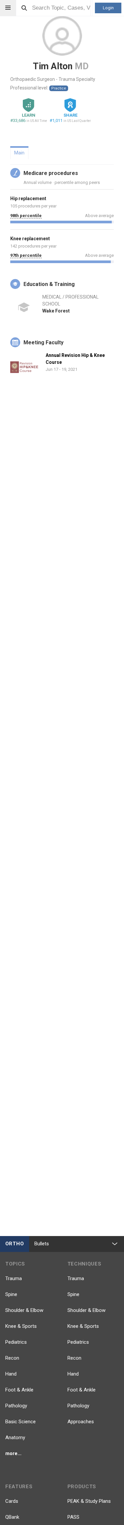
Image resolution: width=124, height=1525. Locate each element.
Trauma (13, 1278)
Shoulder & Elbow (24, 1310)
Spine (11, 1294)
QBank (12, 1517)
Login (108, 7)
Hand (11, 1374)
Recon (12, 1358)
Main (19, 152)
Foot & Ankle (19, 1390)
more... (13, 1453)
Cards (11, 1501)
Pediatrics (16, 1342)
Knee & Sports (21, 1326)
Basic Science (20, 1422)
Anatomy (15, 1437)
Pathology (16, 1406)
